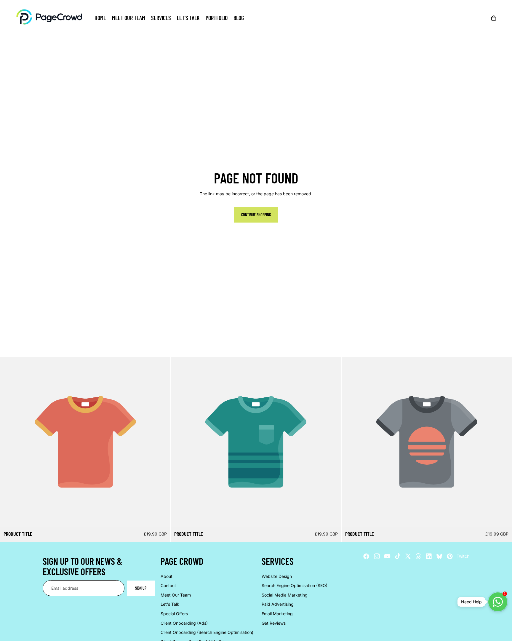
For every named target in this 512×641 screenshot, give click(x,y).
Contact (168, 585)
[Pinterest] (449, 556)
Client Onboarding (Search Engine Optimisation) (207, 632)
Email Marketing (277, 613)
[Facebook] (366, 556)
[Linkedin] (428, 556)
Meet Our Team (176, 594)
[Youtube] (387, 556)
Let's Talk (170, 604)
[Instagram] (376, 556)
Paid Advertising (278, 604)
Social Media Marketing (285, 594)
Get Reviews (274, 622)
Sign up (140, 587)
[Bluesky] (439, 556)
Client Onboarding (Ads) (184, 622)
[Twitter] (408, 556)
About (166, 575)
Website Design (277, 575)
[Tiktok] (397, 556)
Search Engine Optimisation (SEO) (294, 585)
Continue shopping (256, 214)
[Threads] (418, 556)
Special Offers (174, 613)
